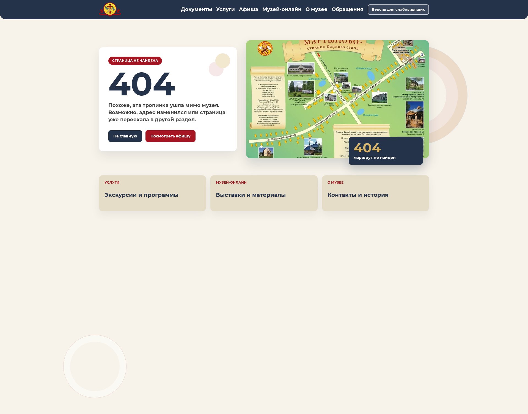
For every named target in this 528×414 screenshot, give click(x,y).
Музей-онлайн (281, 9)
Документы (196, 9)
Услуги (225, 9)
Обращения (347, 9)
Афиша (248, 9)
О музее (317, 9)
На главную (125, 136)
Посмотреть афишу (170, 136)
